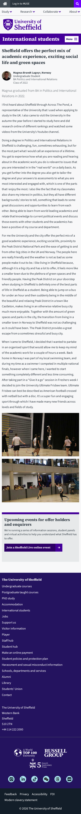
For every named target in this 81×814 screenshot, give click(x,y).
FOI (52, 794)
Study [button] (5, 12)
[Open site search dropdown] (77, 4)
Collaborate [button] (50, 12)
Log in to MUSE (21, 4)
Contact (7, 695)
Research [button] (26, 12)
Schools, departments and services (24, 671)
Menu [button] (69, 39)
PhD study (8, 598)
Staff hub (7, 641)
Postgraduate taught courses (20, 592)
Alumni (6, 677)
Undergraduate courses (17, 586)
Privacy (24, 794)
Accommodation (12, 604)
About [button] (73, 12)
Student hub (10, 647)
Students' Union (12, 689)
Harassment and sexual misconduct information (32, 665)
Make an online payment (17, 653)
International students (30, 39)
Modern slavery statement (21, 800)
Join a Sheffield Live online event (28, 547)
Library (6, 683)
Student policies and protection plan (25, 659)
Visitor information (14, 628)
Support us (9, 622)
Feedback (11, 794)
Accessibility (39, 794)
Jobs (5, 616)
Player (6, 635)
